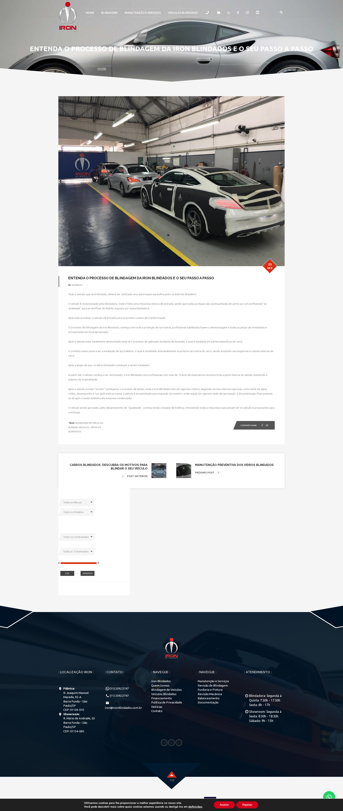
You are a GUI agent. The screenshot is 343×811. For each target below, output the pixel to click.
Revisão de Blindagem (213, 685)
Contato (156, 711)
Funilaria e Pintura (210, 689)
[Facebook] (262, 425)
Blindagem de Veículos (166, 689)
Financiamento (161, 698)
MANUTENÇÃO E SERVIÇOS (143, 12)
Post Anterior (137, 476)
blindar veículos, (79, 427)
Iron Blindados (161, 681)
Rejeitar (247, 805)
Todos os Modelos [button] (73, 512)
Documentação (208, 702)
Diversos (77, 285)
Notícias (156, 706)
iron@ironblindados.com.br (123, 707)
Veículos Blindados (183, 12)
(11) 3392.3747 (119, 688)
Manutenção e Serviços (213, 681)
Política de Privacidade (166, 702)
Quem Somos (160, 685)
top (172, 780)
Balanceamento (209, 698)
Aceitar (224, 805)
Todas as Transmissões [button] (76, 551)
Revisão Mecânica (210, 694)
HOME (90, 12)
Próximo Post (204, 472)
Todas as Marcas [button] (72, 502)
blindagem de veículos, (90, 423)
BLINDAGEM (109, 12)
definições (195, 806)
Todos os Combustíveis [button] (76, 537)
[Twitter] (267, 425)
